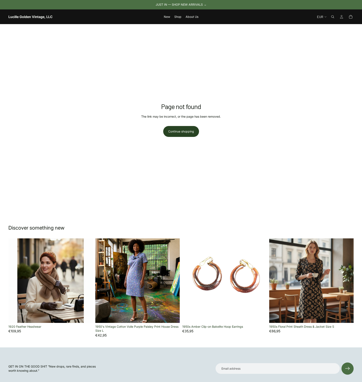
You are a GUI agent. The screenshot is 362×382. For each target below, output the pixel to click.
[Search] (332, 16)
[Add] (86, 316)
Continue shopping (181, 131)
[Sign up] (347, 369)
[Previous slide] (14, 280)
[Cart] (350, 16)
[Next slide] (86, 280)
